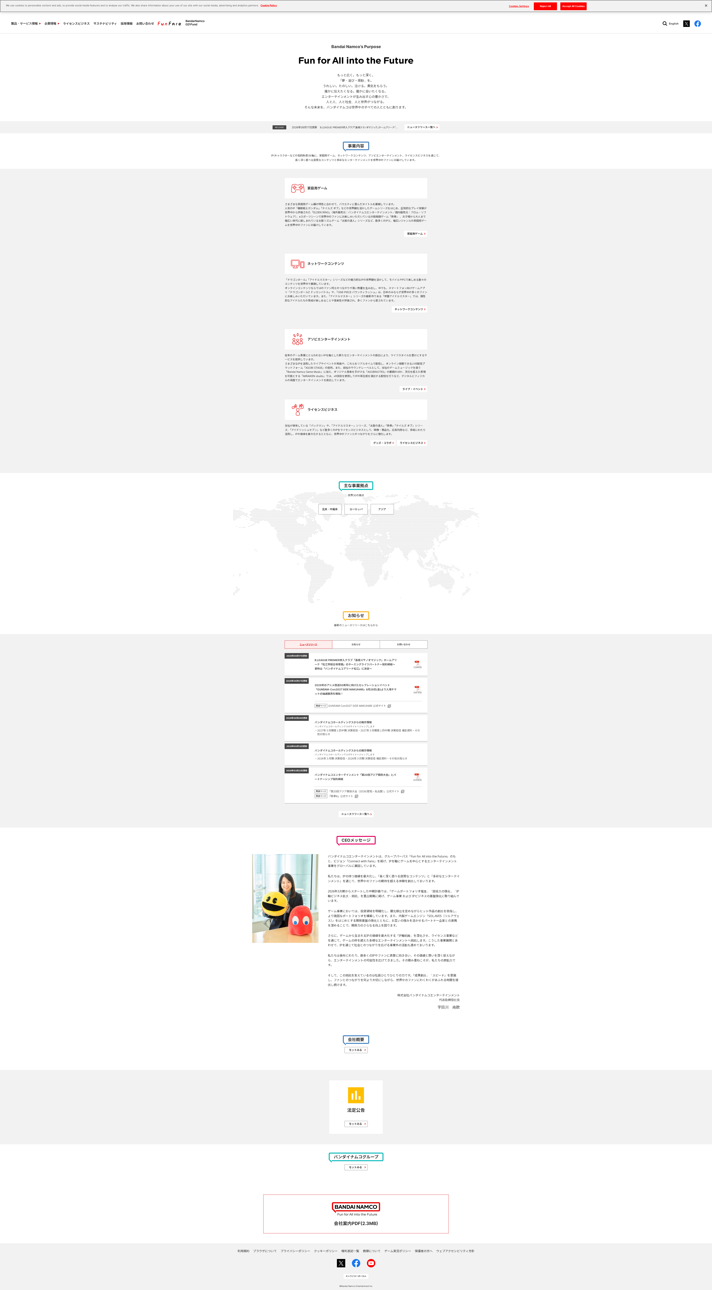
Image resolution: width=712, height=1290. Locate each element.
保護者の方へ (424, 1251)
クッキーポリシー (326, 1251)
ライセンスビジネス (76, 23)
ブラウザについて (265, 1251)
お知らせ (356, 644)
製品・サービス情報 (24, 23)
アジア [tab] (382, 509)
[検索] (665, 23)
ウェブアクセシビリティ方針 (455, 1251)
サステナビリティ (105, 23)
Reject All (545, 6)
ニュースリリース (308, 644)
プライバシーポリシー (295, 1251)
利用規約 (243, 1251)
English (674, 23)
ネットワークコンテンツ (409, 309)
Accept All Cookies (573, 6)
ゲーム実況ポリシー (397, 1251)
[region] (356, 6)
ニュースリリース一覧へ (421, 127)
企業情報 (50, 23)
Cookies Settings (519, 6)
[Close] (706, 5)
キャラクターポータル (356, 1276)
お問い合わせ (145, 23)
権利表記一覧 (350, 1251)
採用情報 (127, 23)
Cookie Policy (269, 5)
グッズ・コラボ (382, 442)
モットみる (355, 1049)
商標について (372, 1251)
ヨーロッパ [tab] (356, 509)
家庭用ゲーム (415, 233)
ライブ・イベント (412, 389)
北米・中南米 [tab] (330, 509)
